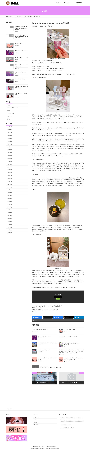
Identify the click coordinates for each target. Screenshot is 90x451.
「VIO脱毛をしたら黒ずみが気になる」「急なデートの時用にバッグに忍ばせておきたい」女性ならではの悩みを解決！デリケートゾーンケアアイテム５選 (71, 351)
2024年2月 (9, 161)
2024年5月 (9, 155)
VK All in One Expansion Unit (54, 448)
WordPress (37, 448)
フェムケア (53, 367)
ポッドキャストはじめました (44, 336)
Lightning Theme (44, 448)
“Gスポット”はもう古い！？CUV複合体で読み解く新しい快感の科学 (21, 36)
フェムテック (59, 367)
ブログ (8, 110)
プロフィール (36, 422)
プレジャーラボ (10, 113)
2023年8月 (9, 172)
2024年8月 (9, 147)
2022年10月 (9, 201)
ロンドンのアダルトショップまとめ (67, 427)
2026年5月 (9, 126)
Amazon (34, 311)
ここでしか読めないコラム (45, 366)
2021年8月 (9, 227)
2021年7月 (9, 230)
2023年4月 (9, 184)
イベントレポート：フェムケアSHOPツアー (68, 336)
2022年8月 (9, 204)
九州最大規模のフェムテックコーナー (40, 329)
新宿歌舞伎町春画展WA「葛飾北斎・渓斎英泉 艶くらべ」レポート (21, 28)
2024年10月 (9, 141)
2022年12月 (9, 195)
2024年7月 (9, 149)
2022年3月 (9, 207)
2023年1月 (9, 192)
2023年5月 (9, 181)
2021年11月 (9, 218)
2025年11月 (9, 129)
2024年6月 (9, 152)
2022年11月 (9, 198)
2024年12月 (9, 138)
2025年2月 (9, 132)
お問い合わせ (36, 424)
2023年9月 (9, 169)
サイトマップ (9, 409)
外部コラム (9, 116)
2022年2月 (9, 209)
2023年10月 (9, 167)
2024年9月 (9, 144)
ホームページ (36, 417)
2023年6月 (9, 178)
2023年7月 (9, 175)
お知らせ (9, 105)
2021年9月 (9, 224)
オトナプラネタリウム (20, 79)
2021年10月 (9, 221)
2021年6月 (9, 232)
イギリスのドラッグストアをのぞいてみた (47, 343)
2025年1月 (9, 135)
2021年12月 (9, 215)
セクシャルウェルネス (45, 367)
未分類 (8, 119)
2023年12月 (9, 164)
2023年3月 (9, 187)
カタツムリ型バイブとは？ (70, 329)
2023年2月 (9, 189)
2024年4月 (9, 158)
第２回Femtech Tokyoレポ (43, 350)
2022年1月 (9, 212)
